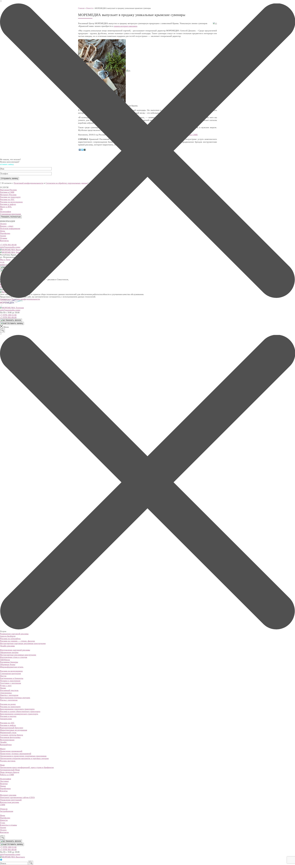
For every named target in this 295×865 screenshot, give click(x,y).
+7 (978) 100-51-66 (8, 315)
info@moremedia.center (10, 310)
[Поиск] (2, 330)
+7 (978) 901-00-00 (8, 317)
